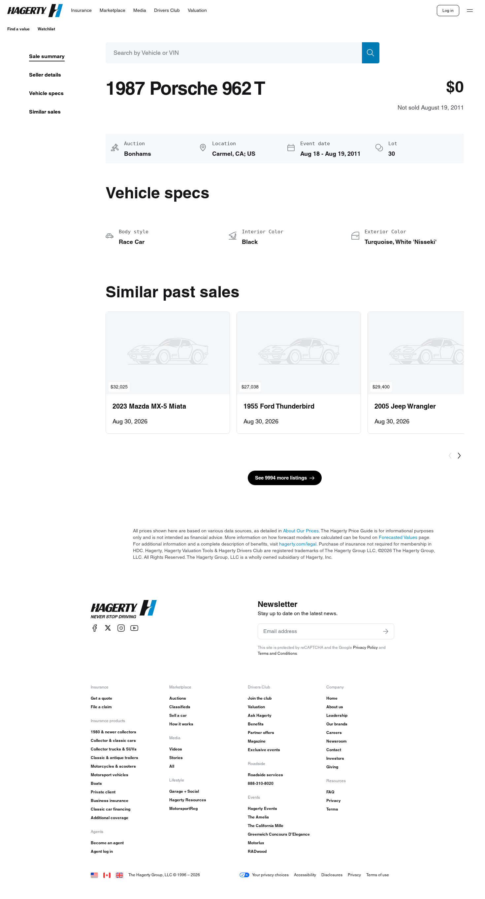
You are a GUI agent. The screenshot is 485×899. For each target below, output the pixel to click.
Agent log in (102, 851)
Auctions (177, 698)
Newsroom (336, 741)
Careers (334, 732)
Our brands (336, 724)
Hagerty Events (262, 808)
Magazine (257, 741)
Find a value (18, 29)
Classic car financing (110, 809)
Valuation (256, 707)
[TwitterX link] (107, 628)
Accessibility (305, 875)
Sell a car (178, 715)
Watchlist (46, 29)
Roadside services (265, 775)
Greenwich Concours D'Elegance (279, 834)
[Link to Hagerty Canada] (107, 875)
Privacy (333, 800)
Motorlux (256, 843)
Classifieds (179, 707)
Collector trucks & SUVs (114, 749)
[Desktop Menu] (469, 10)
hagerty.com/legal (297, 544)
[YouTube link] (134, 628)
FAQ (330, 792)
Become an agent (107, 843)
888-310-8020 (261, 783)
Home (332, 698)
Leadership (336, 715)
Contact (333, 750)
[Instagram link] (121, 628)
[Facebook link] (94, 628)
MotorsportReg (183, 808)
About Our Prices (301, 530)
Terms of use (377, 875)
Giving (332, 767)
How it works (181, 724)
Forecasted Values (398, 537)
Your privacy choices (270, 875)
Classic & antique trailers (114, 757)
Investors (335, 758)
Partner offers (261, 732)
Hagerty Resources (187, 800)
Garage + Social (184, 791)
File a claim (101, 707)
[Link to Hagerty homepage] (124, 609)
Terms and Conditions (277, 653)
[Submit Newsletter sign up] (385, 631)
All (171, 766)
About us (334, 707)
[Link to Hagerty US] (94, 875)
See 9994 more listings (281, 478)
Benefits (256, 724)
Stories (176, 757)
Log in (448, 10)
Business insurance (109, 800)
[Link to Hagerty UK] (119, 875)
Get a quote (101, 698)
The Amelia (258, 817)
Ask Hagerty (260, 715)
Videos (175, 749)
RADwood (257, 851)
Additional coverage (109, 818)
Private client (103, 792)
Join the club (260, 698)
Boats (96, 783)
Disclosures (331, 875)
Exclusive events (264, 750)
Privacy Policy (365, 647)
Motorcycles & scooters (113, 766)
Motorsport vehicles (109, 775)
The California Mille (265, 825)
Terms (332, 809)
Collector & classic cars (113, 740)
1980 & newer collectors (113, 732)
